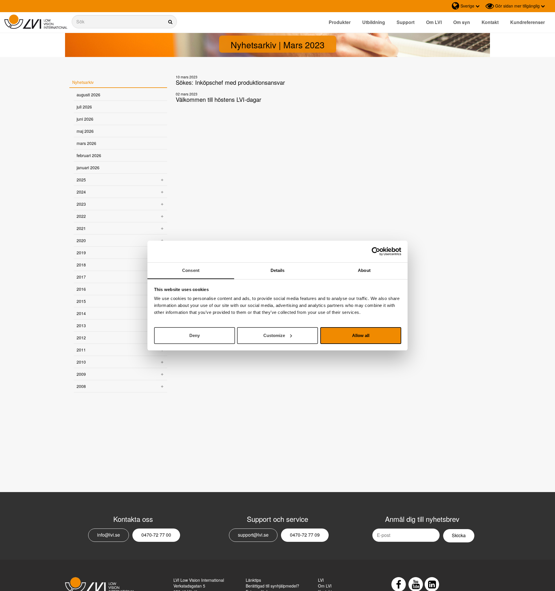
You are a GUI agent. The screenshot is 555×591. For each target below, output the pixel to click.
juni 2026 (85, 119)
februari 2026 (89, 155)
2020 (81, 240)
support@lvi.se (253, 534)
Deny (194, 335)
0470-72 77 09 (305, 534)
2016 (81, 289)
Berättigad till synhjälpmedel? (272, 586)
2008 (81, 386)
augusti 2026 (88, 94)
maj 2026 (85, 131)
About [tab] (364, 270)
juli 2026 (84, 107)
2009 (81, 374)
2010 (81, 362)
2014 (81, 313)
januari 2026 (88, 167)
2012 (81, 337)
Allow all (360, 335)
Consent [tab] (190, 270)
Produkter (340, 22)
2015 (81, 301)
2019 (81, 252)
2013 (81, 325)
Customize (274, 335)
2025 (81, 180)
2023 (81, 204)
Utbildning (373, 22)
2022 (81, 216)
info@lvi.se (108, 534)
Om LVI (434, 22)
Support (406, 22)
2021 (81, 228)
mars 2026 (86, 143)
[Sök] (124, 21)
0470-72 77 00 (156, 534)
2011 (81, 350)
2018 (81, 265)
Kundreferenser (527, 22)
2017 (81, 277)
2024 (81, 192)
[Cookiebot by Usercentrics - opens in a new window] (376, 251)
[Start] (35, 22)
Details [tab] (278, 270)
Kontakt (490, 22)
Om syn (461, 22)
